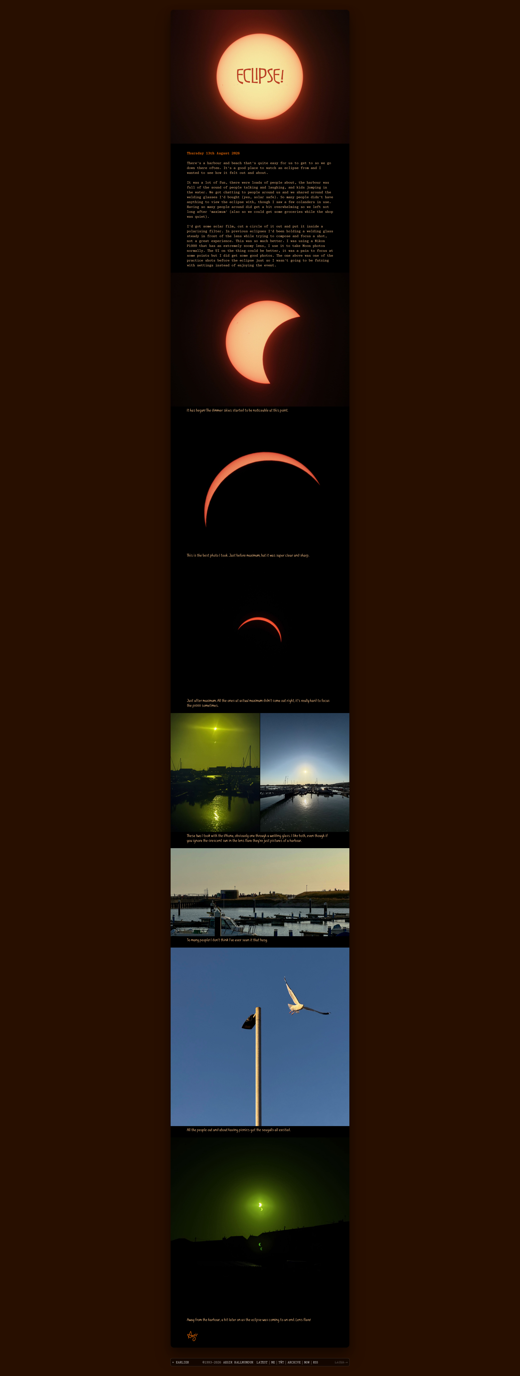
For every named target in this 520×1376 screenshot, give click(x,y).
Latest (262, 1362)
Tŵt (281, 1362)
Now (307, 1362)
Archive (294, 1362)
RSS (315, 1362)
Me (273, 1362)
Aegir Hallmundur (238, 1362)
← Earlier (180, 1362)
